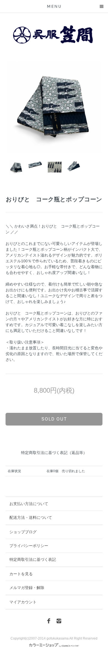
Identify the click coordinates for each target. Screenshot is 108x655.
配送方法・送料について (30, 517)
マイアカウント (23, 602)
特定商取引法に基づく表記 (32, 559)
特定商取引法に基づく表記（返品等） (54, 452)
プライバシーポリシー (28, 545)
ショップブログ (23, 532)
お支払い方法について (28, 503)
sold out (54, 419)
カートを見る (21, 574)
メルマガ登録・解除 (26, 587)
